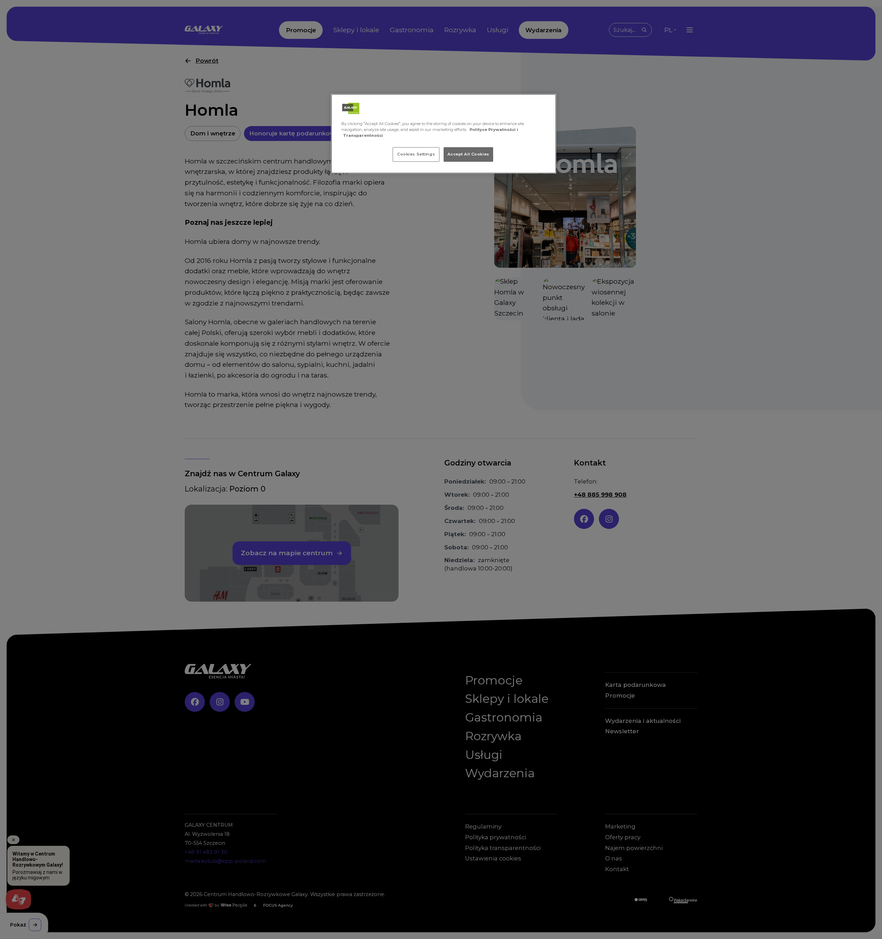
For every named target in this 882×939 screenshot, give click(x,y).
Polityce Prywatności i (494, 129)
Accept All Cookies (468, 154)
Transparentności (363, 135)
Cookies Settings (416, 154)
